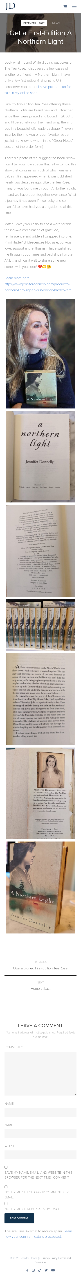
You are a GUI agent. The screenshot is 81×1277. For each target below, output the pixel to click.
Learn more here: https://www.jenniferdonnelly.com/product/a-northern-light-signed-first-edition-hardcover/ (37, 283)
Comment (13, 1047)
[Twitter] (46, 1270)
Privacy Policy (49, 1258)
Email (9, 1124)
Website (11, 1146)
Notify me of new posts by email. (32, 1208)
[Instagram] (33, 1270)
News (56, 23)
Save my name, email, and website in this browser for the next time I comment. (38, 1175)
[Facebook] (27, 1270)
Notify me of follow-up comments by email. (36, 1194)
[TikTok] (39, 1270)
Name (9, 1103)
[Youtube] (53, 1270)
